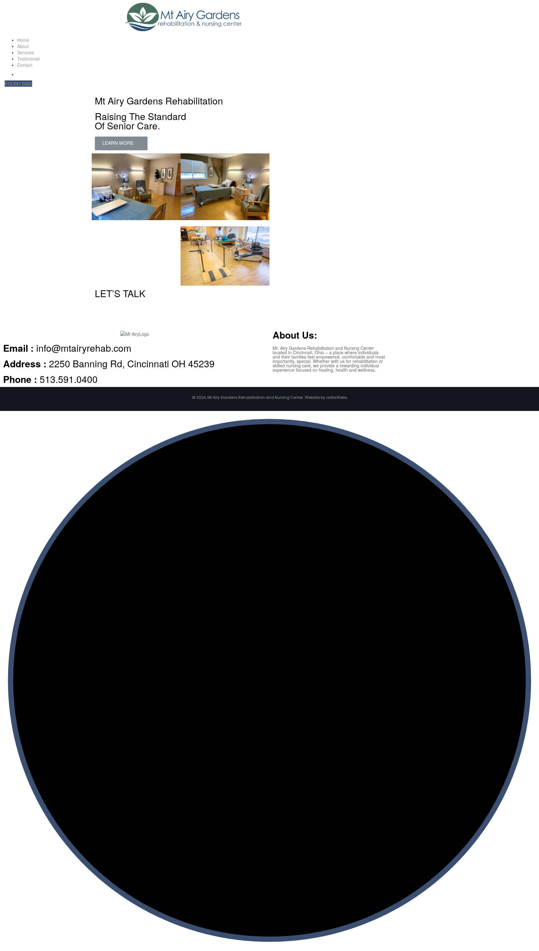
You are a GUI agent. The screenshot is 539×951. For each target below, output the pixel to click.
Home (23, 40)
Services (25, 52)
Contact (24, 65)
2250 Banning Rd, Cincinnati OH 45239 (109, 363)
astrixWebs (336, 397)
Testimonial (28, 59)
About (23, 46)
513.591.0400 (18, 83)
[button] (121, 143)
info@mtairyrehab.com (67, 348)
